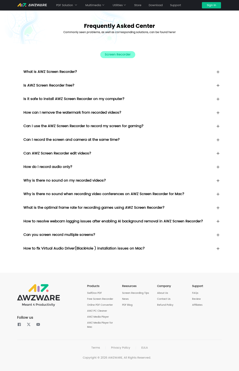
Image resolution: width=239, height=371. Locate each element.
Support (175, 5)
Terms (95, 347)
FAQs (195, 293)
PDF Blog (127, 305)
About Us (162, 293)
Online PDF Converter (100, 305)
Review (196, 299)
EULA (144, 347)
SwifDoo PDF (94, 293)
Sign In (211, 5)
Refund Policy (165, 305)
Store (137, 5)
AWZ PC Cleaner (97, 311)
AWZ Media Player (98, 317)
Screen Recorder (118, 54)
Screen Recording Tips (135, 293)
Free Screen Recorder (100, 299)
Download (156, 5)
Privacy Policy (120, 347)
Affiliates (197, 305)
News (125, 299)
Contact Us (163, 299)
